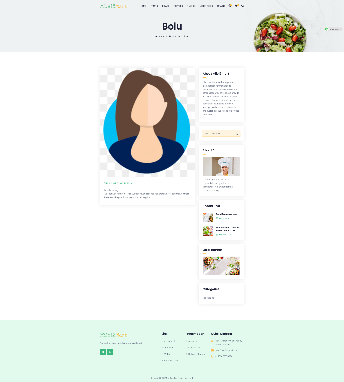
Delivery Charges (196, 354)
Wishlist (167, 354)
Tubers (191, 6)
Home (143, 6)
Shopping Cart (171, 360)
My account (169, 341)
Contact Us (194, 347)
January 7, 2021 (225, 218)
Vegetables (206, 6)
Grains (221, 6)
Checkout (168, 347)
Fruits (154, 6)
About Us (193, 341)
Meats (165, 6)
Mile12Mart (112, 183)
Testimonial (174, 36)
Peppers (178, 6)
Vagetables (208, 297)
